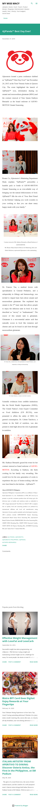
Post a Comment (14, 662)
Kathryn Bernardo (9, 542)
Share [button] (4, 545)
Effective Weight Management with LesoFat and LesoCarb (19, 639)
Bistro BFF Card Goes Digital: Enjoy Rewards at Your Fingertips (18, 701)
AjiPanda (22, 540)
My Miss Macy (11, 3)
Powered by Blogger (21, 805)
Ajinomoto (19, 537)
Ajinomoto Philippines (10, 540)
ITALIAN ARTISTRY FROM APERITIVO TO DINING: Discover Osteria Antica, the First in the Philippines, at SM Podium (19, 767)
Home (5, 18)
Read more (34, 662)
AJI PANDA (11, 537)
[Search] (32, 3)
